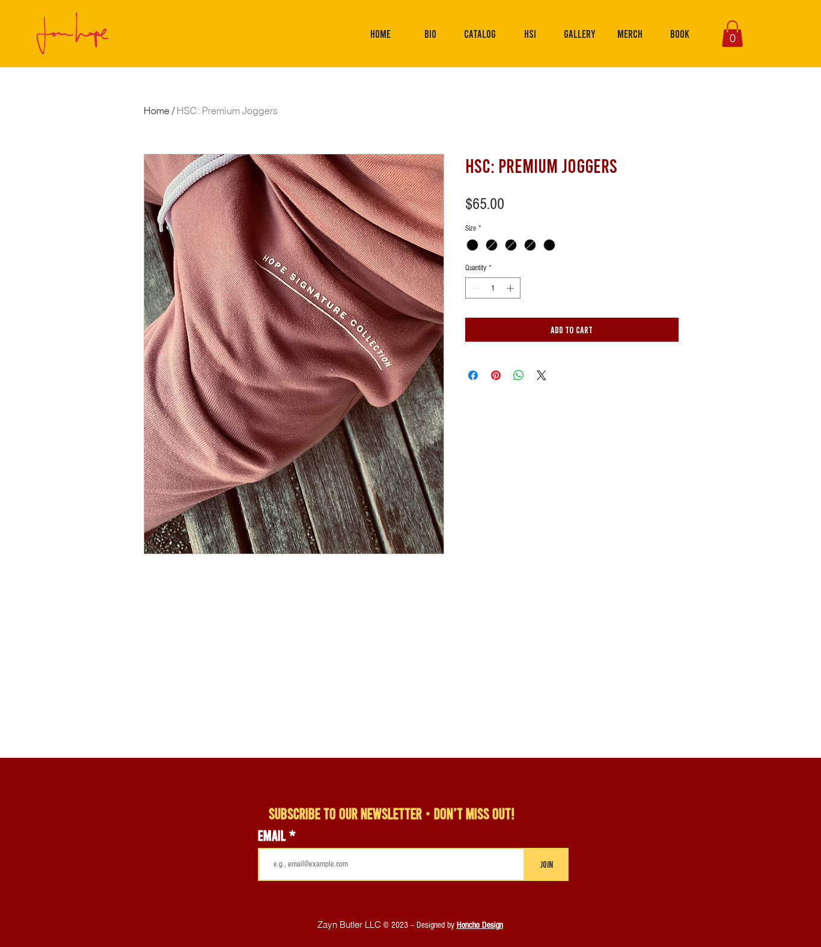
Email (273, 835)
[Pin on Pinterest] (496, 375)
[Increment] (511, 288)
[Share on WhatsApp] (518, 375)
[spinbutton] (492, 288)
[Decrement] (474, 288)
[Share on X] (541, 375)
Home (156, 110)
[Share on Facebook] (473, 375)
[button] (732, 33)
